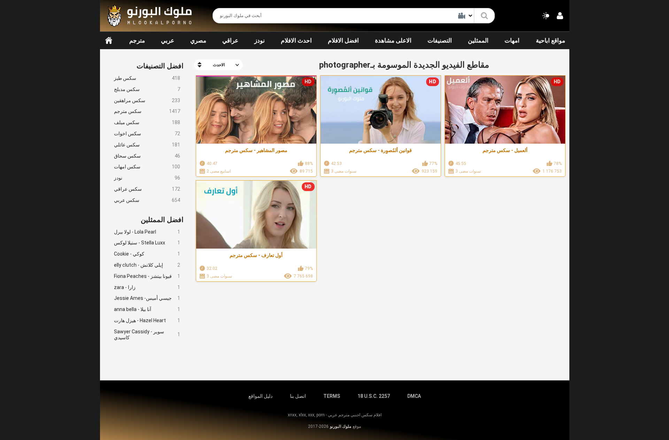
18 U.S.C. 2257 (373, 396)
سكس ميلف (147, 122)
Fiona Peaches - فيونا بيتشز (147, 276)
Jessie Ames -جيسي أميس (147, 298)
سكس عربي (147, 200)
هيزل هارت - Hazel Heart (147, 320)
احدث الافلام (296, 40)
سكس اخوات (147, 133)
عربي (167, 40)
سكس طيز (147, 78)
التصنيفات (440, 40)
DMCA (414, 396)
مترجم (137, 40)
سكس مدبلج (147, 89)
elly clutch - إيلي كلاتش (147, 265)
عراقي (230, 40)
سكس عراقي (147, 189)
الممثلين (478, 40)
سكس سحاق (147, 156)
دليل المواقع (260, 396)
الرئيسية (108, 40)
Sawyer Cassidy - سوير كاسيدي (147, 334)
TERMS (331, 396)
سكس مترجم (147, 111)
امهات (512, 40)
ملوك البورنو (340, 426)
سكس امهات (147, 166)
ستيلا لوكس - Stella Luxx (147, 242)
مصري (198, 40)
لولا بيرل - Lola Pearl (147, 232)
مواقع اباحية (550, 40)
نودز (259, 40)
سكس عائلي (147, 144)
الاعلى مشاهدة (393, 40)
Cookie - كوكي (147, 254)
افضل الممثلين (162, 219)
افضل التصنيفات (160, 66)
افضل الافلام (343, 40)
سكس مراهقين (147, 100)
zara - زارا (147, 287)
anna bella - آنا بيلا (147, 309)
